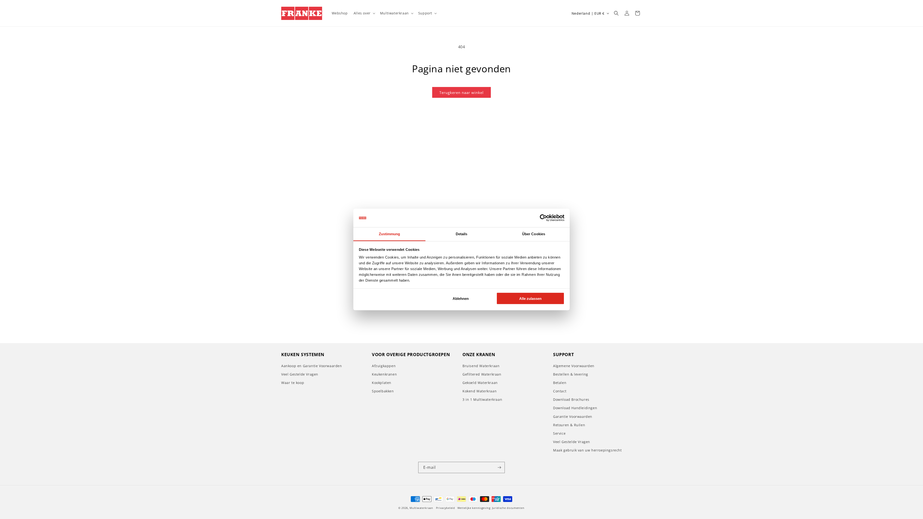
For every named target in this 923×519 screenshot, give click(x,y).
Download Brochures (571, 399)
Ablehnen (461, 299)
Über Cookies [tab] (533, 234)
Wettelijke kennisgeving (474, 508)
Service (559, 433)
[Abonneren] (499, 467)
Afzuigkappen (384, 366)
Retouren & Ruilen (569, 425)
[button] (364, 13)
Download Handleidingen (575, 408)
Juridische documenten (508, 508)
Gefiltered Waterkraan (481, 374)
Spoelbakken (383, 391)
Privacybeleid (445, 508)
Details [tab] (462, 234)
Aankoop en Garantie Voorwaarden (311, 366)
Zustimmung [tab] (389, 234)
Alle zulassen (530, 299)
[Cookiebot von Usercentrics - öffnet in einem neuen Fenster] (543, 218)
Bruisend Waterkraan (480, 366)
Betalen (559, 382)
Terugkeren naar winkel (461, 92)
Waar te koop (292, 382)
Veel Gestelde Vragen (299, 374)
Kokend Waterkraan (479, 391)
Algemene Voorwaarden (573, 366)
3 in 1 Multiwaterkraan (482, 399)
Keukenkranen (384, 374)
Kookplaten (381, 382)
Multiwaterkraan (421, 508)
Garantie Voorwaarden (572, 416)
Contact (559, 391)
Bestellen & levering (570, 374)
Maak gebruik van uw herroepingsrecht (587, 450)
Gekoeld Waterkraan (480, 382)
